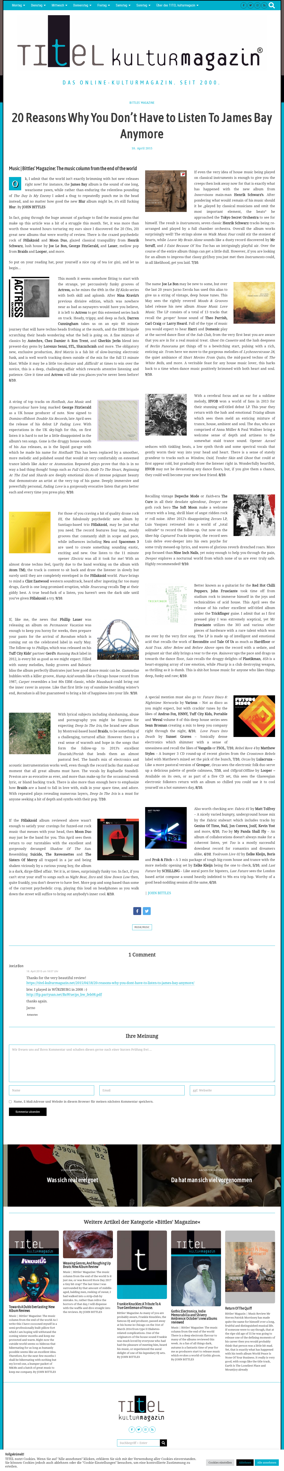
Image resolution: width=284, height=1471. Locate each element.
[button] (163, 1442)
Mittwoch (58, 5)
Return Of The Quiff (238, 1308)
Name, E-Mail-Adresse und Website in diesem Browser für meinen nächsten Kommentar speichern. (83, 1101)
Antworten (32, 1014)
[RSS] (264, 5)
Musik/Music (142, 927)
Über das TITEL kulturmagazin (175, 5)
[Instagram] (257, 5)
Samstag (121, 5)
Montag (17, 5)
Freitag (102, 5)
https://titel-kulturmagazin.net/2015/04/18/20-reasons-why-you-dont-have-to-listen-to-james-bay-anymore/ (110, 983)
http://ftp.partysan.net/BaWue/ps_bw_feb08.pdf (64, 994)
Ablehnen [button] (245, 1462)
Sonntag (141, 5)
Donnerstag (80, 5)
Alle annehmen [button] (266, 1462)
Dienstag (36, 5)
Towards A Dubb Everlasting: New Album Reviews (32, 1309)
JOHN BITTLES (159, 893)
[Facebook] (244, 5)
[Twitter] (250, 5)
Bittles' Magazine (142, 102)
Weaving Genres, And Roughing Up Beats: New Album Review (87, 1265)
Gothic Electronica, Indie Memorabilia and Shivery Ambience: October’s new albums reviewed (194, 1316)
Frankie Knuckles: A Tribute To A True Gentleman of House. (139, 1306)
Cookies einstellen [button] (220, 1462)
